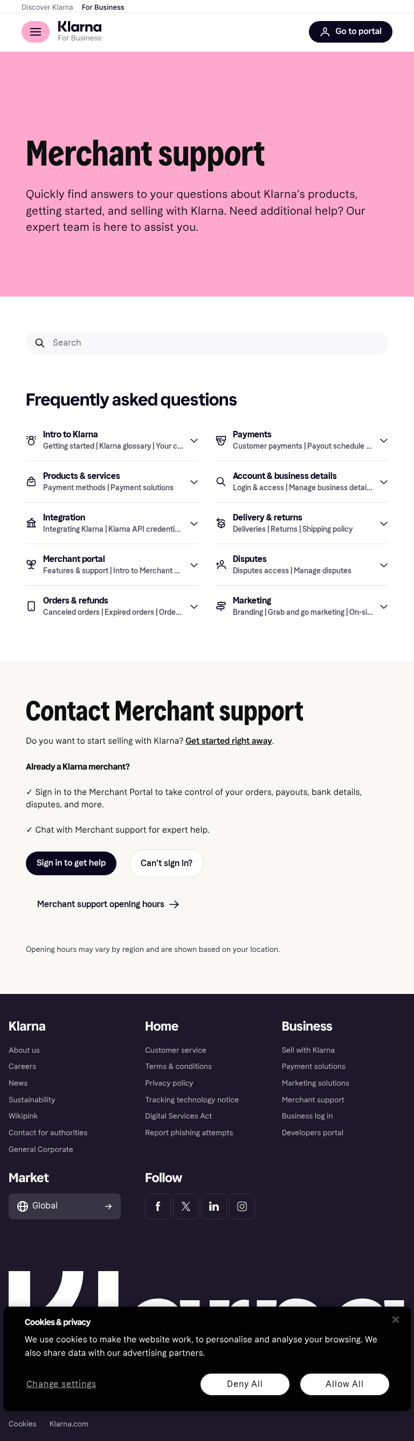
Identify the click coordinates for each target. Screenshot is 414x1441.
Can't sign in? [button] (166, 863)
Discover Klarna (47, 7)
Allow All (344, 1383)
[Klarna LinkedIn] (214, 1206)
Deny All (245, 1383)
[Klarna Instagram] (242, 1206)
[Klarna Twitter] (186, 1206)
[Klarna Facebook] (158, 1206)
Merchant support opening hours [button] (100, 904)
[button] (112, 440)
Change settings (61, 1384)
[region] (207, 1359)
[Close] (396, 1320)
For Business (103, 7)
